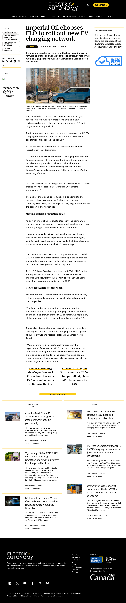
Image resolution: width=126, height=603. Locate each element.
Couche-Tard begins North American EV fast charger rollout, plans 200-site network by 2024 (75, 376)
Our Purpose (76, 560)
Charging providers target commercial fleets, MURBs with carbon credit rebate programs (102, 491)
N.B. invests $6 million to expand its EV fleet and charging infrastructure (101, 414)
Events (110, 17)
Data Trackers (19, 17)
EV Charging (32, 47)
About (74, 562)
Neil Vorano (92, 433)
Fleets (44, 17)
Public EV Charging (8, 50)
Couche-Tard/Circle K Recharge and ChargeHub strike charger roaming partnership (39, 418)
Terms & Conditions (55, 596)
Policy (82, 17)
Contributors (77, 567)
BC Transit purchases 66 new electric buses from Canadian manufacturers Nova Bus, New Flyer (41, 503)
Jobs (90, 17)
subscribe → (101, 5)
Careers (75, 570)
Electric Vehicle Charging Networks (10, 44)
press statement (37, 244)
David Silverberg (94, 516)
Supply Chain (69, 17)
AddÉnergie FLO (10, 32)
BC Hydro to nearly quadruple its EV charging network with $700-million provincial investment (104, 451)
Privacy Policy (40, 596)
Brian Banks (30, 485)
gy (67, 220)
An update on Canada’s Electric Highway (10, 92)
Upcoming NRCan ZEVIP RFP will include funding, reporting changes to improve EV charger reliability (42, 458)
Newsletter (76, 557)
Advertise (75, 555)
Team (74, 565)
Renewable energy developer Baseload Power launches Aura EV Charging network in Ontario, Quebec (40, 376)
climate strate (58, 220)
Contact (75, 572)
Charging (55, 17)
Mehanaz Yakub (59, 46)
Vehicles (34, 17)
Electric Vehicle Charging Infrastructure (10, 37)
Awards (100, 17)
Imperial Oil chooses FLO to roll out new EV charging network (57, 33)
